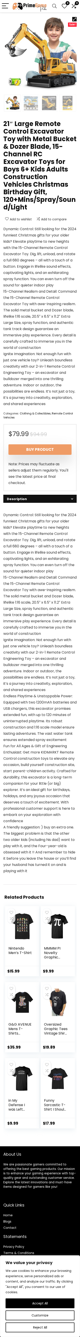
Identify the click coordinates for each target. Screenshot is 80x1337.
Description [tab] (17, 499)
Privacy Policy (13, 1246)
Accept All (40, 1303)
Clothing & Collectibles (35, 413)
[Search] (54, 6)
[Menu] (5, 6)
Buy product (40, 449)
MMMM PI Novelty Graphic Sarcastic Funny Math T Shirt (56, 959)
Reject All (40, 1327)
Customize (40, 1315)
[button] (74, 19)
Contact (9, 1227)
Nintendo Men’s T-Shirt (20, 950)
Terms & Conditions (18, 1253)
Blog (6, 1221)
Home (8, 1215)
